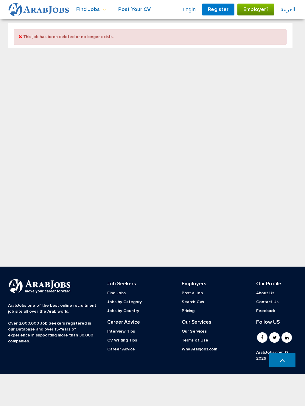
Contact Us (267, 302)
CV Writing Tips (122, 340)
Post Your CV (134, 9)
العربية (288, 9)
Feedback (265, 311)
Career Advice (121, 349)
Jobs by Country (123, 311)
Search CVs (193, 302)
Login (189, 9)
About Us (265, 293)
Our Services (194, 331)
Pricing (188, 311)
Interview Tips (121, 331)
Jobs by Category (124, 302)
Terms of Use (195, 340)
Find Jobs (116, 293)
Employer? (255, 9)
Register (218, 9)
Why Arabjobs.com (199, 349)
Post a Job (192, 293)
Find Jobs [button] (88, 9)
